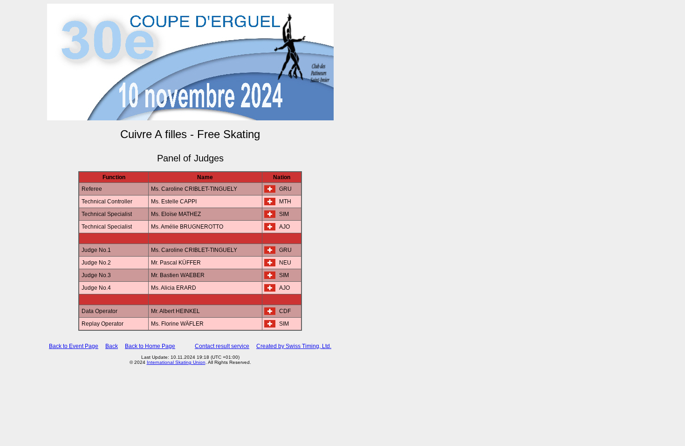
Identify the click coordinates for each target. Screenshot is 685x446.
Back (111, 346)
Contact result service (222, 346)
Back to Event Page (73, 346)
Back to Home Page (150, 346)
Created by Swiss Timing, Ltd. (293, 346)
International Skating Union (176, 362)
